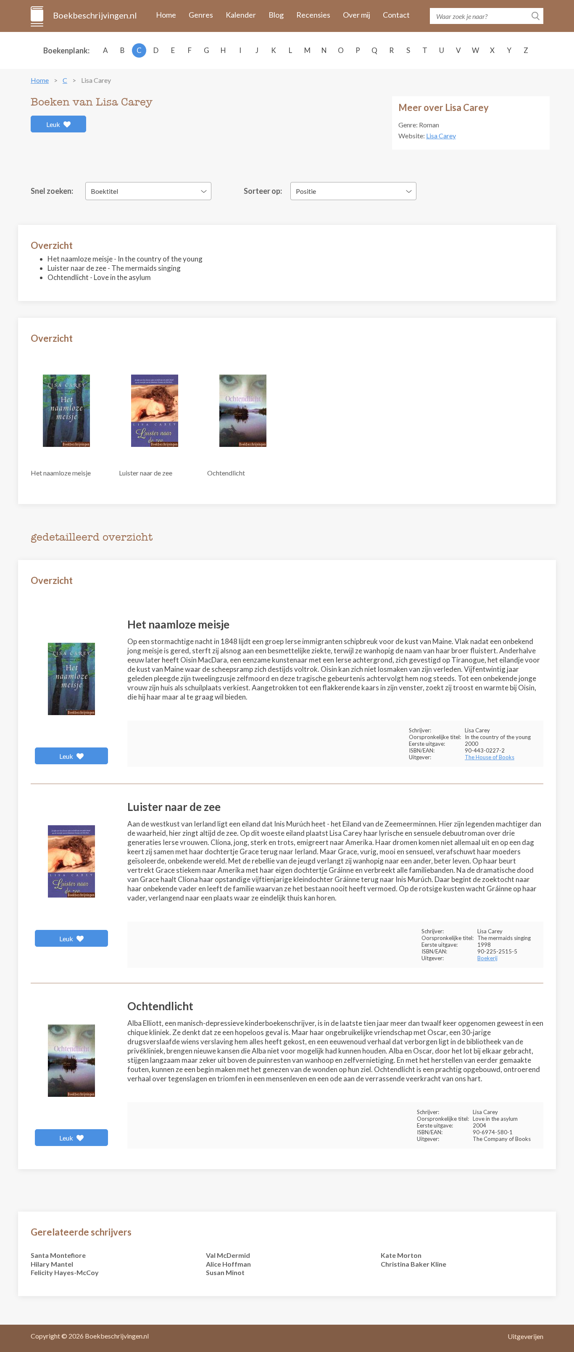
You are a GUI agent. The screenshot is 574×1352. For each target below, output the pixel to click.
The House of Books (489, 757)
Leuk (53, 124)
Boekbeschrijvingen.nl (94, 15)
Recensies (313, 14)
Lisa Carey (441, 136)
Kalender (241, 14)
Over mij (356, 14)
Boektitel (104, 191)
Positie (306, 191)
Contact (396, 14)
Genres (201, 14)
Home (166, 14)
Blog (276, 14)
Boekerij (487, 958)
